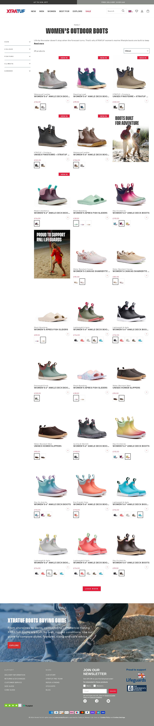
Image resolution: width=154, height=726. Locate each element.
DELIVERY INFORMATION (15, 675)
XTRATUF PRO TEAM (54, 679)
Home (76, 25)
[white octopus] (82, 281)
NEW (33, 11)
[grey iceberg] (43, 107)
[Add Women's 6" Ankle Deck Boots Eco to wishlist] (107, 508)
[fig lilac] (37, 223)
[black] (115, 107)
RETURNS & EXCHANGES (15, 679)
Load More (91, 589)
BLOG (48, 690)
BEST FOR (64, 11)
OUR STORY (51, 675)
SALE (88, 11)
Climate (9, 64)
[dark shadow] (76, 456)
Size (7, 42)
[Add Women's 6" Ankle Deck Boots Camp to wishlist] (107, 100)
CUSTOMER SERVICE (13, 682)
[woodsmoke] (121, 107)
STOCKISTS (50, 686)
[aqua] (76, 223)
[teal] (82, 107)
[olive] (95, 340)
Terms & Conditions (96, 697)
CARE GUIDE (10, 690)
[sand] (88, 223)
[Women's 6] (131, 190)
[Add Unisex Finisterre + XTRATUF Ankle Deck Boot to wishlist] (146, 100)
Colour (9, 49)
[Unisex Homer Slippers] (131, 364)
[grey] (121, 398)
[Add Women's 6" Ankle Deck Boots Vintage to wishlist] (67, 392)
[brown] (115, 398)
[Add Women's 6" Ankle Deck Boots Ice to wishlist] (107, 450)
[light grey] (76, 281)
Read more (39, 43)
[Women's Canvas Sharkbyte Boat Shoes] (91, 248)
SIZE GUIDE (9, 686)
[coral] (82, 340)
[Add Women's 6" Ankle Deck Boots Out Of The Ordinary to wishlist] (67, 217)
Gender (9, 71)
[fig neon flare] (76, 107)
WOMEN (51, 11)
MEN (41, 11)
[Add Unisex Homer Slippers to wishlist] (146, 392)
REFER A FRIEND (53, 682)
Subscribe (113, 691)
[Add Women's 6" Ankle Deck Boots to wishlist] (146, 217)
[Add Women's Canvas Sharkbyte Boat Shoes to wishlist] (107, 275)
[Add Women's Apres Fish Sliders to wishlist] (107, 217)
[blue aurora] (115, 223)
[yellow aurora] (128, 223)
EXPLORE (77, 11)
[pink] (82, 223)
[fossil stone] (37, 107)
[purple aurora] (121, 223)
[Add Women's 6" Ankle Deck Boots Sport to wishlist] (107, 333)
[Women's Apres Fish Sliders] (91, 190)
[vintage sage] (37, 398)
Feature (9, 56)
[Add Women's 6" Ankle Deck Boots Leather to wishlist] (67, 100)
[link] (85, 701)
